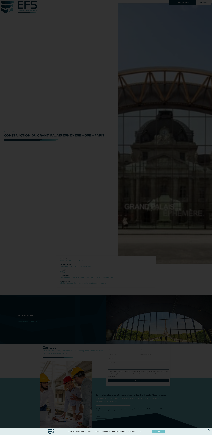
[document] (106, 217)
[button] (209, 430)
